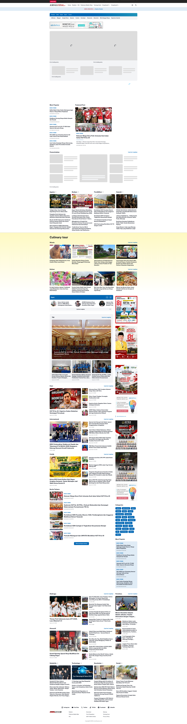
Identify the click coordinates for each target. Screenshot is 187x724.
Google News (65, 18)
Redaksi (74, 5)
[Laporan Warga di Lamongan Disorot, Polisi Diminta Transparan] (102, 304)
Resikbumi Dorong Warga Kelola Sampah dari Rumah (61, 119)
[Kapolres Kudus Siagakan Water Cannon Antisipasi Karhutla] (85, 405)
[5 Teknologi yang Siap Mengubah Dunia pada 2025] (82, 672)
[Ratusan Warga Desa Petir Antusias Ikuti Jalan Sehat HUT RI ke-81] (93, 119)
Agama (52, 192)
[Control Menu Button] (132, 5)
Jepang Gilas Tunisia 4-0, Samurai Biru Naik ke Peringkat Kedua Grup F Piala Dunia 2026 (101, 621)
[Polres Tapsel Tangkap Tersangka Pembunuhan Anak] (85, 398)
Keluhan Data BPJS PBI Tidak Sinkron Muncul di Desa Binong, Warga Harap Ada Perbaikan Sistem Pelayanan (104, 688)
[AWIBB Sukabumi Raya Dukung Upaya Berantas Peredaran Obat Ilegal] (78, 304)
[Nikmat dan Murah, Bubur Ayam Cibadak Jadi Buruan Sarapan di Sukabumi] (126, 278)
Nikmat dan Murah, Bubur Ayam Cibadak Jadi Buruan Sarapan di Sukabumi (125, 289)
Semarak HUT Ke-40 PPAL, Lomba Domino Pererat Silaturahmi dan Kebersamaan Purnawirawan (101, 376)
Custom (77, 18)
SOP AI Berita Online (91, 716)
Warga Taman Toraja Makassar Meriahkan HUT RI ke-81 (124, 682)
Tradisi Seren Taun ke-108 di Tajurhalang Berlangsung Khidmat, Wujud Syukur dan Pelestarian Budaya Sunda (81, 228)
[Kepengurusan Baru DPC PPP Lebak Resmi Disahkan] (85, 459)
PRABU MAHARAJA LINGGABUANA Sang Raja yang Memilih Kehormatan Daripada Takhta (126, 211)
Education (96, 18)
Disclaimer (88, 712)
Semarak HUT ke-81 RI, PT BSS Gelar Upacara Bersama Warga (60, 127)
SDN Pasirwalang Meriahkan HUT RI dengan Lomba (104, 224)
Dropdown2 (105, 5)
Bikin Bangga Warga (105, 18)
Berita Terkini (99, 9)
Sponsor (72, 18)
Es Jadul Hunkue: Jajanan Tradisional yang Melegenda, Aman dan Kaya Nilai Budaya (60, 289)
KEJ (79, 5)
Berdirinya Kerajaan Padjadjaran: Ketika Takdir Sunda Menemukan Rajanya (125, 223)
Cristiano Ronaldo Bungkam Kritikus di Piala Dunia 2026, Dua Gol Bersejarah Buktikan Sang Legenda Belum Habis (99, 613)
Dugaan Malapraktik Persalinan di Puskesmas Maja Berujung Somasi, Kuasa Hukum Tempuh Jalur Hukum (104, 683)
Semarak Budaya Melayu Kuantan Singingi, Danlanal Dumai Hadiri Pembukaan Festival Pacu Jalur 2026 (81, 376)
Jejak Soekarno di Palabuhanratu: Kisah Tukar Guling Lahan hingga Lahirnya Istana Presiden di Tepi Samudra (103, 263)
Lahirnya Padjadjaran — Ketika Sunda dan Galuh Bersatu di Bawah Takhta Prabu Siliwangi (126, 217)
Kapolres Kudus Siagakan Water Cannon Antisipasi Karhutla (100, 404)
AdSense (53, 18)
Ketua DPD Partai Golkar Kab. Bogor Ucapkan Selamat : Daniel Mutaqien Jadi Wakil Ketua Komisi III (64, 481)
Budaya (74, 192)
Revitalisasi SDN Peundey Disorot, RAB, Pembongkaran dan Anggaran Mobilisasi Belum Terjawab (104, 211)
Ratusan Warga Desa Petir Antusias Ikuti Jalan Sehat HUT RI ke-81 (92, 137)
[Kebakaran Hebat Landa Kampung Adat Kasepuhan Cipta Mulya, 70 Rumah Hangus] (118, 624)
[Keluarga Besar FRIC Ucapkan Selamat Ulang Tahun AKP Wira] (85, 391)
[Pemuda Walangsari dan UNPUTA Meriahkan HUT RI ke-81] (56, 535)
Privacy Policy (106, 716)
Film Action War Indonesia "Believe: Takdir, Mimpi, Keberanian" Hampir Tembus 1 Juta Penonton (59, 688)
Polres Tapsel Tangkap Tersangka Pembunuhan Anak (98, 397)
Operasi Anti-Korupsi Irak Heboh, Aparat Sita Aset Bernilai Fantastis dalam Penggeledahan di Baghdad (100, 423)
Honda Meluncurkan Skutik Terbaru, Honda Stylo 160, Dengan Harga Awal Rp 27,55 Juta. (101, 655)
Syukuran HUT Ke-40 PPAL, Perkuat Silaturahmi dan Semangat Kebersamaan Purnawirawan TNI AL (81, 353)
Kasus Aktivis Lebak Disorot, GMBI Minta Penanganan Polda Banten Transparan (65, 303)
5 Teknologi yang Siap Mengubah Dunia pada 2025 (81, 682)
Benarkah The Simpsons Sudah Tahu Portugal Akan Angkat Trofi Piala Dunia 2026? (100, 606)
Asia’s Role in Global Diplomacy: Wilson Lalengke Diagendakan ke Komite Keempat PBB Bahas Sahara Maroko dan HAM (101, 431)
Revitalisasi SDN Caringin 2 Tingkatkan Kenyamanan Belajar (103, 216)
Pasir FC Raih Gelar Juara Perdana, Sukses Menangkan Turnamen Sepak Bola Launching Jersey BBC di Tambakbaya (100, 598)
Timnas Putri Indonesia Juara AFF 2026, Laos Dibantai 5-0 (63, 620)
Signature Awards (115, 18)
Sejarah (119, 192)
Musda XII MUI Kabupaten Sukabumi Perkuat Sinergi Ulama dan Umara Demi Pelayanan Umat (60, 221)
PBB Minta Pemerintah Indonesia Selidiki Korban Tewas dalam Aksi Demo (100, 446)
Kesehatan (98, 663)
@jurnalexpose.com (121, 416)
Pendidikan (98, 192)
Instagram (66, 707)
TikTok (94, 707)
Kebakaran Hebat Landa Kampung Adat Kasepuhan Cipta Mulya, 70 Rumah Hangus (129, 622)
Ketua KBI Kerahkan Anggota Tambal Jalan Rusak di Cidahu (126, 691)
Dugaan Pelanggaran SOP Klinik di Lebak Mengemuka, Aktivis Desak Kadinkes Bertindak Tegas (103, 700)
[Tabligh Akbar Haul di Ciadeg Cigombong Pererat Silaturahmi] (60, 201)
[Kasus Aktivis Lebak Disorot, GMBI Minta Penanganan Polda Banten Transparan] (54, 304)
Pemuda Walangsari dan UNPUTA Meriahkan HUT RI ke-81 (84, 536)
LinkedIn (112, 707)
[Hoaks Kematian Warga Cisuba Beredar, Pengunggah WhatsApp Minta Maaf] (82, 252)
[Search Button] (135, 5)
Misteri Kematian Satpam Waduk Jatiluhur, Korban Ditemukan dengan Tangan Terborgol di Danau (124, 614)
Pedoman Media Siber (87, 5)
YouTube (76, 707)
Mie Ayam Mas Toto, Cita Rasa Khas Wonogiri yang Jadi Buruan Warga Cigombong (104, 289)
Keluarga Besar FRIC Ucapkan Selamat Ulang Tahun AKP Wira (100, 390)
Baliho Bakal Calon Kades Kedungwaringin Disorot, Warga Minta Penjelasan (61, 110)
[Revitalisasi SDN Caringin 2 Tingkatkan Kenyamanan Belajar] (56, 525)
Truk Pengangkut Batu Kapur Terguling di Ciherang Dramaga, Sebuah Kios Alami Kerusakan (128, 638)
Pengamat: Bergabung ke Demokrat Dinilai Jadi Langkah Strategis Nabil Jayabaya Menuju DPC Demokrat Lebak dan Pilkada (101, 473)
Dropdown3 (114, 5)
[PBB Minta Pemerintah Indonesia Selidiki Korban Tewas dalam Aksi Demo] (85, 448)
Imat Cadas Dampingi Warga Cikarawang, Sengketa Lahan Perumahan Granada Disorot (61, 144)
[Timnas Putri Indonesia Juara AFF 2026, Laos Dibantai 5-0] (65, 606)
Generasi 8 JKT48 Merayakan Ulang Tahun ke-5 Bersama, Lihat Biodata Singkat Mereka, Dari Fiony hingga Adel (60, 694)
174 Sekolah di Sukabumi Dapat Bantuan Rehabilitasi (103, 220)
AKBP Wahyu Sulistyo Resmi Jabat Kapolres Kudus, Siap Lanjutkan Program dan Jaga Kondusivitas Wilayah (100, 411)
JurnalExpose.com (97, 721)
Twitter (85, 707)
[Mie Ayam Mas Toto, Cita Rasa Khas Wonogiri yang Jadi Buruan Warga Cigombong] (104, 278)
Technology (76, 663)
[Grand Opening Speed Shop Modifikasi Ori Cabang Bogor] (65, 641)
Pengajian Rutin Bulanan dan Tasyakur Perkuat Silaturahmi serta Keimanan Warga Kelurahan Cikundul (60, 216)
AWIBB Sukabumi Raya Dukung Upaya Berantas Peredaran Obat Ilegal (88, 303)
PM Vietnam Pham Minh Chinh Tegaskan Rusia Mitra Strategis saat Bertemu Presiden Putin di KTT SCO (100, 439)
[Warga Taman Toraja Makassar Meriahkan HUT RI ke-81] (126, 672)
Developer (83, 18)
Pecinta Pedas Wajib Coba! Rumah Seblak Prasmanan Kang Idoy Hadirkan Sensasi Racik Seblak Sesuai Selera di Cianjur (81, 290)
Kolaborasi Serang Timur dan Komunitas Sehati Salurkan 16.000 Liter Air (125, 687)
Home (69, 5)
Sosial (118, 663)
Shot (57, 14)
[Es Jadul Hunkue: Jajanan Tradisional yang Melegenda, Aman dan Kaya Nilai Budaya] (60, 278)
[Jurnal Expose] (58, 5)
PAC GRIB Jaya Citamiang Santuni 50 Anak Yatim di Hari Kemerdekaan (60, 135)
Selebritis (53, 663)
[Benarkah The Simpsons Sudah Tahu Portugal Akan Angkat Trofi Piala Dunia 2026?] (85, 607)
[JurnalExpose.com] (56, 712)
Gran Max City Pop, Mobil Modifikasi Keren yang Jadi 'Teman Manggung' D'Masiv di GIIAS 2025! (101, 640)
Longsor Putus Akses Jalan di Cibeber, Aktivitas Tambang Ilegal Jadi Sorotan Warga (129, 645)
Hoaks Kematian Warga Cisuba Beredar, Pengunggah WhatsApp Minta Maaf (81, 262)
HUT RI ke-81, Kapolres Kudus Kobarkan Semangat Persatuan (64, 412)
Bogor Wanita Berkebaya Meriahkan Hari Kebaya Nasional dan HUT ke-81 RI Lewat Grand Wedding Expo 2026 (82, 211)
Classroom (89, 18)
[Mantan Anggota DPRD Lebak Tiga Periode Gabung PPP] (85, 467)
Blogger (59, 18)
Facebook (102, 707)
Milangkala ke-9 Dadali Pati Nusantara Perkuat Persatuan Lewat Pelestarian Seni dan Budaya (82, 223)
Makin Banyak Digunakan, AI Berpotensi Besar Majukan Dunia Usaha (81, 692)
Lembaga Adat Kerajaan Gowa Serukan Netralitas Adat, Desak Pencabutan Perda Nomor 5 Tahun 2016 (81, 217)
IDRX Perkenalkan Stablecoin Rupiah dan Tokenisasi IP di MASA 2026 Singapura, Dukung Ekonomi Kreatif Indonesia (64, 446)
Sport (65, 14)
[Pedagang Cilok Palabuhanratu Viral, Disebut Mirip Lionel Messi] (60, 252)
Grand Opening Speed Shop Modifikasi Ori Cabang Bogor (64, 654)
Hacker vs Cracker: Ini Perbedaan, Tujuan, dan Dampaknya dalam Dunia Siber (82, 687)
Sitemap (105, 712)
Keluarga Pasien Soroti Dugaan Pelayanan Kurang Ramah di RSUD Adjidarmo (103, 694)
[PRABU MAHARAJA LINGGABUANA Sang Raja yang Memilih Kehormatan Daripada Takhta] (126, 201)
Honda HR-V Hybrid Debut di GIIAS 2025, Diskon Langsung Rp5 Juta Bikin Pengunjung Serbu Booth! (100, 648)
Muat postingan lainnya (81, 543)
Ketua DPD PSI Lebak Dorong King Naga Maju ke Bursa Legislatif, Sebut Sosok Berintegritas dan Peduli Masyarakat (100, 481)
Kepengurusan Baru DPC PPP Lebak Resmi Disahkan (100, 458)
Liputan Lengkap (132, 152)
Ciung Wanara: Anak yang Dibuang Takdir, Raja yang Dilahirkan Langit (125, 227)
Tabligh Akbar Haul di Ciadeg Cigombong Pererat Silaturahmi (58, 210)
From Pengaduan (90, 714)
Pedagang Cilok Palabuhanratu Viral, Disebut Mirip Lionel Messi (60, 261)
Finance (53, 14)
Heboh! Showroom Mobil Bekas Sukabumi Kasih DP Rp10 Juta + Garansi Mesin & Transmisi (100, 633)
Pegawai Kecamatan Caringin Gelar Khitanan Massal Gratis (126, 696)
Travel (70, 14)
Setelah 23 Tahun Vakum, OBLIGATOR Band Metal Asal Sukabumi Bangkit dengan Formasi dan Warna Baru (59, 683)
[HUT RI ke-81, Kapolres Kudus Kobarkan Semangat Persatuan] (65, 398)
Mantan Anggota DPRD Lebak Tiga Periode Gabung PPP (101, 465)
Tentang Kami (97, 5)
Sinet (61, 14)
